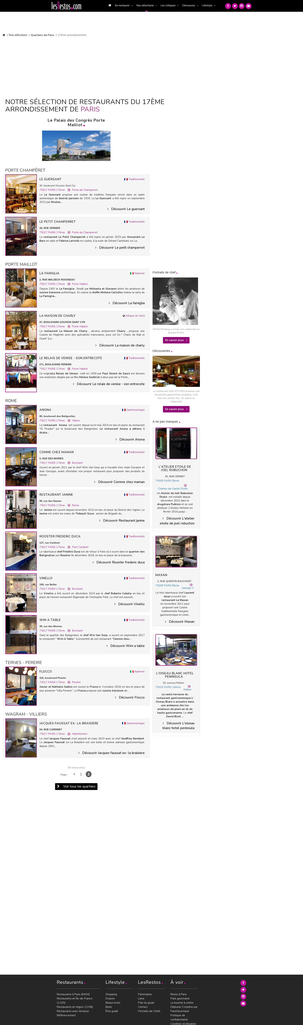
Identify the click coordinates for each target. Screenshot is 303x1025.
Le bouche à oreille (181, 1003)
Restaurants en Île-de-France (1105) (74, 1001)
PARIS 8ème (171, 480)
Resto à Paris (178, 994)
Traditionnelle (136, 179)
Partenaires (145, 994)
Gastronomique (135, 410)
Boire (109, 1007)
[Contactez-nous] (248, 6)
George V (187, 588)
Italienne (139, 273)
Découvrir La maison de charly (122, 345)
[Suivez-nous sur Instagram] (241, 6)
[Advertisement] (85, 66)
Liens (141, 998)
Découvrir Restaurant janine (124, 520)
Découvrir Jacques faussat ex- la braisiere (113, 753)
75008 (159, 480)
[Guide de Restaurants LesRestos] (66, 6)
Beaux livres (113, 1003)
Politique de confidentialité (179, 1017)
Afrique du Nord (135, 316)
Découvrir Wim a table (127, 646)
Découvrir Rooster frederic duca (120, 562)
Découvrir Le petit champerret (122, 247)
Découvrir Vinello (131, 604)
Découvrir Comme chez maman (121, 482)
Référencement (66, 1015)
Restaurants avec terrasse (73, 1011)
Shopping (111, 994)
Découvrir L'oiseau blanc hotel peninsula (178, 725)
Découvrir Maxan (181, 621)
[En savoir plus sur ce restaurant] (21, 194)
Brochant (77, 463)
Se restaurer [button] (122, 5)
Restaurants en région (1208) (75, 1007)
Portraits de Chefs (149, 1011)
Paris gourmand (179, 998)
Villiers (76, 420)
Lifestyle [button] (207, 5)
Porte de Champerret (85, 190)
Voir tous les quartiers (78, 786)
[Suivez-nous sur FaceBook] (228, 6)
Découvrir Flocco (132, 697)
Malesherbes (79, 734)
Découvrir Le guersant (128, 209)
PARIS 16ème (172, 687)
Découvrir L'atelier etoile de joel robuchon (177, 520)
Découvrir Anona (132, 439)
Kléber (187, 689)
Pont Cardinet (80, 547)
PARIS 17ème (56, 190)
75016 (159, 687)
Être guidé (112, 1011)
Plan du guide (146, 1003)
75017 (43, 190)
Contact (143, 1007)
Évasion (110, 998)
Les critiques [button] (168, 5)
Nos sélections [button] (145, 5)
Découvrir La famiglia (129, 303)
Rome (75, 505)
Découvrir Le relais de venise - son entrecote (111, 384)
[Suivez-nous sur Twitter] (235, 6)
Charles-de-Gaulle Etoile (173, 488)
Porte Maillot (80, 284)
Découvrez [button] (188, 5)
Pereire (76, 682)
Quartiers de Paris (42, 35)
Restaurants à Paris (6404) (73, 994)
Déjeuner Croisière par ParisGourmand (183, 1009)
